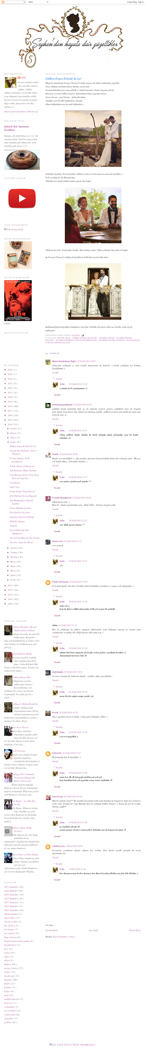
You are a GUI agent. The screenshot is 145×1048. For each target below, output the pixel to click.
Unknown (56, 752)
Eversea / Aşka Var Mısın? (22, 542)
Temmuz (14, 552)
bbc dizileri (9, 925)
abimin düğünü (11, 913)
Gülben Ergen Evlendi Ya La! (63, 78)
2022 (10, 387)
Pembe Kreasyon (60, 581)
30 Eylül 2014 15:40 (78, 772)
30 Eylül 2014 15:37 (78, 430)
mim (6, 995)
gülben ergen (107, 338)
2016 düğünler (11, 890)
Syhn (62, 384)
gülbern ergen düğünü (112, 340)
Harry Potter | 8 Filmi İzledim (25, 854)
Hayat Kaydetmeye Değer (64, 361)
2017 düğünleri (11, 898)
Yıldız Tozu (15, 486)
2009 (10, 603)
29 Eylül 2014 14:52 (68, 712)
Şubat (13, 575)
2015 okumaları (11, 886)
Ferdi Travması (18, 750)
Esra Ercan (57, 796)
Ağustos (14, 547)
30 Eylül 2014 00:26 (73, 796)
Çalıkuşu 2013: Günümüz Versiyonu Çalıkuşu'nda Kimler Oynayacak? (23, 777)
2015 (10, 419)
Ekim (12, 437)
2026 (10, 369)
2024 (10, 378)
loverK (55, 712)
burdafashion (10, 944)
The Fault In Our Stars (20, 512)
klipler (7, 983)
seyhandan (9, 1006)
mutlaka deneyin (11, 998)
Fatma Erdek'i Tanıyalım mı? (23, 491)
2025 (10, 374)
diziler (7, 952)
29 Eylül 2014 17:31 (71, 752)
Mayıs (13, 561)
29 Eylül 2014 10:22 (82, 404)
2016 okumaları (11, 894)
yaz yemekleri (10, 1010)
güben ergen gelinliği (85, 338)
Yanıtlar (59, 378)
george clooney (11, 968)
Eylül (13, 442)
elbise (7, 960)
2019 (10, 401)
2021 (10, 392)
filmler (7, 964)
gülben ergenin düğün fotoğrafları (76, 340)
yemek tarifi (9, 1014)
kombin (7, 987)
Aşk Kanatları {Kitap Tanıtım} (23, 470)
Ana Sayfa (93, 930)
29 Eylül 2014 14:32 (73, 671)
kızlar (7, 991)
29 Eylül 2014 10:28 (68, 454)
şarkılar (8, 1022)
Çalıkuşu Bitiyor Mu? (21, 677)
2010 (10, 599)
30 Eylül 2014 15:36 (78, 383)
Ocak (13, 579)
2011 (10, 594)
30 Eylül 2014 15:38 (78, 601)
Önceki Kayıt (135, 930)
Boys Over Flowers (20, 727)
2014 (10, 424)
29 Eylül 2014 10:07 (86, 361)
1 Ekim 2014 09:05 (74, 845)
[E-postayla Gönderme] (82, 335)
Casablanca (15, 482)
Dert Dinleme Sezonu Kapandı (23, 495)
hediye (7, 971)
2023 (10, 383)
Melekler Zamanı (17, 521)
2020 (10, 396)
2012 (10, 589)
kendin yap (9, 975)
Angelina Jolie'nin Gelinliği (22, 516)
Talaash (13, 525)
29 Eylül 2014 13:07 (78, 581)
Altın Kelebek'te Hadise (22, 653)
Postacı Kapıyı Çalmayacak (22, 465)
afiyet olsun (9, 917)
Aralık (13, 428)
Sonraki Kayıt (51, 930)
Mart (12, 570)
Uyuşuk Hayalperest (62, 497)
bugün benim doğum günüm (17, 940)
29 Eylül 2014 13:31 (67, 625)
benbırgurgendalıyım (62, 404)
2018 (10, 406)
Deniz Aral (57, 541)
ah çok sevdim (10, 921)
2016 (10, 415)
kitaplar (8, 979)
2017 (10, 410)
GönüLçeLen (58, 846)
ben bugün (9, 929)
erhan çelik (64, 338)
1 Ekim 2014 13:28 (77, 868)
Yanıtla (55, 372)
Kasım (13, 432)
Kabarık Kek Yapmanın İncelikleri (16, 128)
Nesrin (55, 454)
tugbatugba (57, 671)
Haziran (14, 556)
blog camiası (10, 937)
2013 (10, 585)
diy (6, 948)
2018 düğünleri (11, 906)
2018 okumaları (11, 910)
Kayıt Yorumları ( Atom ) (64, 936)
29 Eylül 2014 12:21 (72, 541)
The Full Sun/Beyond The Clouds (24, 537)
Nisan (13, 566)
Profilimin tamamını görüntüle (21, 112)
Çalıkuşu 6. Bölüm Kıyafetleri (25, 703)
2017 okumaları (11, 902)
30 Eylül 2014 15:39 (78, 648)
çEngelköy (9, 1018)
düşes (7, 956)
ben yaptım (9, 933)
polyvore (8, 1002)
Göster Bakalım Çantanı (20, 507)
